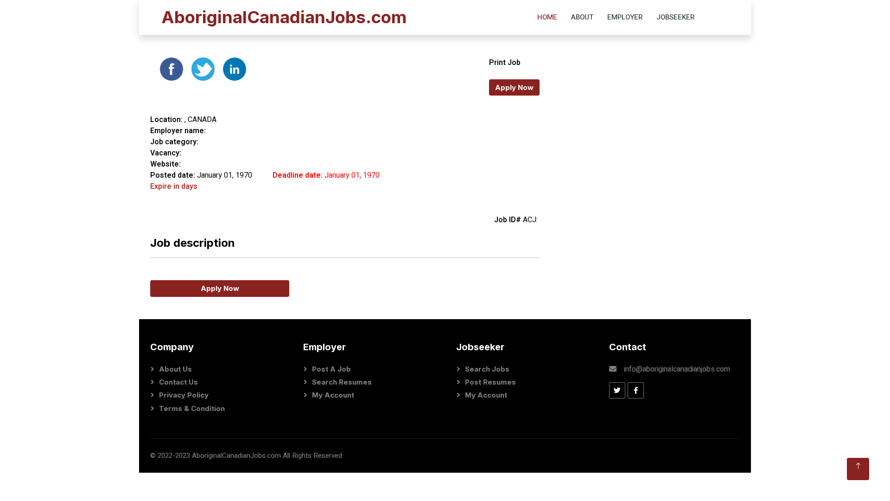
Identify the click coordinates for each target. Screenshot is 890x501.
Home (547, 17)
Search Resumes (342, 382)
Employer (624, 17)
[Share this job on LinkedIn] (234, 68)
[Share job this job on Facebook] (172, 68)
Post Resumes (490, 382)
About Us (175, 369)
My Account (333, 395)
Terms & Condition (192, 408)
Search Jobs (487, 369)
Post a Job (331, 369)
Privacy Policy (184, 395)
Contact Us (178, 382)
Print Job (505, 62)
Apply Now (514, 87)
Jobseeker (675, 17)
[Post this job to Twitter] (204, 68)
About (582, 17)
